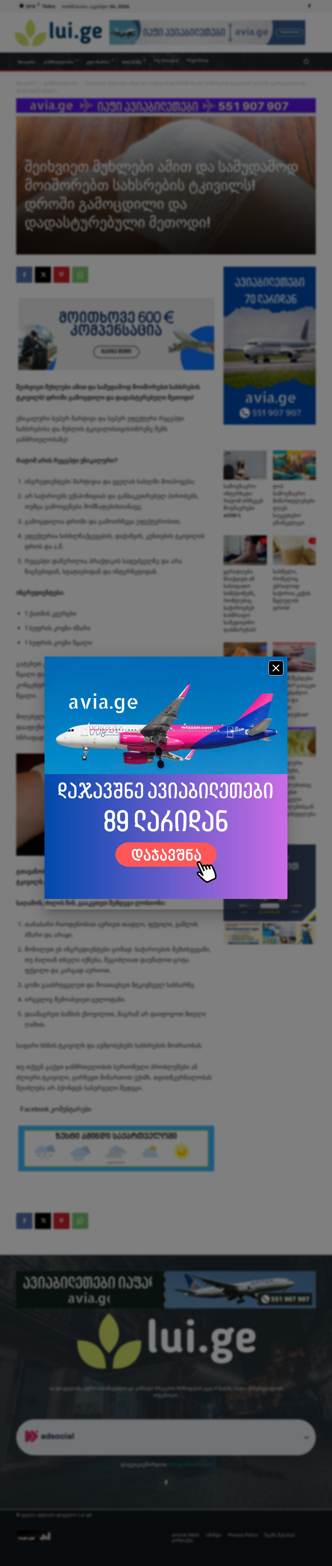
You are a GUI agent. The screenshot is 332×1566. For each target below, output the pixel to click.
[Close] (275, 668)
